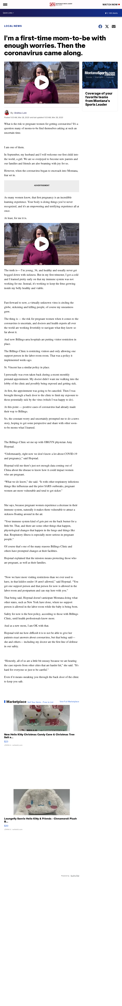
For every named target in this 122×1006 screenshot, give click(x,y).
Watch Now (110, 4)
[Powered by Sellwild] (75, 876)
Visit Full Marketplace (69, 702)
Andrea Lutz (20, 112)
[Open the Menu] (5, 4)
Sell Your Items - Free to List (40, 702)
